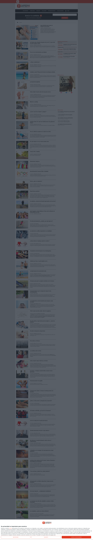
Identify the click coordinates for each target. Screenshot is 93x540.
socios (10, 528)
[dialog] (46, 530)
